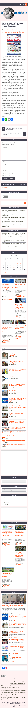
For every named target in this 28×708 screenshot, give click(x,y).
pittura (2, 692)
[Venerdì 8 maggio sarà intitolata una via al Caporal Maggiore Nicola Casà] (5, 625)
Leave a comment (20, 29)
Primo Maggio (4, 694)
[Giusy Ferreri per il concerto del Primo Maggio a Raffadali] (5, 657)
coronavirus (15, 684)
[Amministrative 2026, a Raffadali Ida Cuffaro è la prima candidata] (20, 300)
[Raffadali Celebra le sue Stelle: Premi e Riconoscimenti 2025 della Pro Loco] (8, 527)
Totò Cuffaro (13, 699)
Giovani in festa (18, 689)
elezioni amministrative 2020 (14, 687)
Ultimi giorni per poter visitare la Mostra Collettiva (12, 133)
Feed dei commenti (5, 502)
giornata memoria (12, 689)
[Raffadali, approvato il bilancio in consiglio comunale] (20, 322)
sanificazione (3, 697)
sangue (23, 694)
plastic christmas (7, 692)
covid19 (3, 686)
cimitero (23, 681)
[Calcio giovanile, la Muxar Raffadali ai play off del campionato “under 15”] (20, 527)
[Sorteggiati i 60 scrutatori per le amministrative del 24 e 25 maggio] (8, 281)
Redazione (13, 29)
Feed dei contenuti (5, 500)
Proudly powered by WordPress (8, 705)
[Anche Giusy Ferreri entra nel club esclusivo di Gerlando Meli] (5, 641)
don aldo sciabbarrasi (17, 686)
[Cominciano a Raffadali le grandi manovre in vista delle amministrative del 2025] (8, 322)
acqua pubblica (4, 681)
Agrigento (18, 565)
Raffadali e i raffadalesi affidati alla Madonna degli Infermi (17, 385)
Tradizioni (19, 32)
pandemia (23, 690)
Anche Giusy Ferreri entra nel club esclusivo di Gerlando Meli (13, 225)
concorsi (2, 683)
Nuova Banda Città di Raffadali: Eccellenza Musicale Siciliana (13, 210)
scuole (10, 697)
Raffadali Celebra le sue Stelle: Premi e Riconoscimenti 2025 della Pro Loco (7, 533)
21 (13, 267)
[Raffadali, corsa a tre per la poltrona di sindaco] (20, 281)
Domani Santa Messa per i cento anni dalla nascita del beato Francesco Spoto (13, 432)
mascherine (16, 690)
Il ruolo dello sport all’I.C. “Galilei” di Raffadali (7, 575)
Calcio (17, 544)
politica (15, 692)
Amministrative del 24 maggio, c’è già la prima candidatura (17, 369)
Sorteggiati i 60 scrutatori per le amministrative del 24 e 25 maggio (7, 287)
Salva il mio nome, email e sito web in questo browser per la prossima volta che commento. (14, 171)
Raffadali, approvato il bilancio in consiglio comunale (20, 327)
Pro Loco (10, 32)
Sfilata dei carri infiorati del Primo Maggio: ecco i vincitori (16, 362)
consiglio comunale (7, 683)
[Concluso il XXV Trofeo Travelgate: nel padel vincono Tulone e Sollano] (20, 548)
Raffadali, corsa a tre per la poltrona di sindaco (11, 221)
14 (13, 265)
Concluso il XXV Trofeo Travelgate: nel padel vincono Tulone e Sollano (19, 554)
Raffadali (14, 32)
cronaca (7, 685)
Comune (18, 31)
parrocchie (7, 32)
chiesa (15, 31)
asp (13, 681)
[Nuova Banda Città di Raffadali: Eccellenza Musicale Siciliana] (14, 599)
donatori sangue (4, 687)
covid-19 (22, 684)
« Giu (3, 272)
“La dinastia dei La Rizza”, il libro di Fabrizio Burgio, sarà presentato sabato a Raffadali (13, 234)
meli (19, 690)
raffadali (15, 694)
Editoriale (11, 376)
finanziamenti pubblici (5, 689)
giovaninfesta (4, 690)
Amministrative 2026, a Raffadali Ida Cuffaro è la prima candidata (20, 306)
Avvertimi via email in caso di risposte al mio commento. (12, 173)
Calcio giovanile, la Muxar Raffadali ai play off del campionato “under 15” (20, 533)
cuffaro (10, 685)
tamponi (5, 699)
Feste (3, 32)
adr (8, 681)
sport (2, 699)
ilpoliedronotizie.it (5, 187)
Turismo (22, 32)
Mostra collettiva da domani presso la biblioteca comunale (14, 129)
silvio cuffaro (19, 697)
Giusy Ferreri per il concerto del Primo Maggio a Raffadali (17, 656)
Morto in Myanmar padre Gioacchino (15, 354)
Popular (3, 348)
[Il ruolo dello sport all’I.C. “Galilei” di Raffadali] (8, 569)
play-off (12, 692)
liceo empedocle (10, 690)
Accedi (3, 498)
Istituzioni (5, 586)
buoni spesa (16, 681)
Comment (4, 352)
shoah (13, 697)
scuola (7, 697)
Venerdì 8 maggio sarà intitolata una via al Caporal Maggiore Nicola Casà (17, 407)
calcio (20, 681)
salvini (20, 694)
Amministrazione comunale (8, 31)
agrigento (10, 681)
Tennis (8, 699)
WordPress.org (5, 504)
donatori (24, 685)
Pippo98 (3, 240)
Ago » (6, 272)
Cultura (21, 31)
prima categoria (22, 692)
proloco (9, 694)
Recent (3, 350)
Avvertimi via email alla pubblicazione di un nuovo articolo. (12, 175)
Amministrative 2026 (7, 299)
